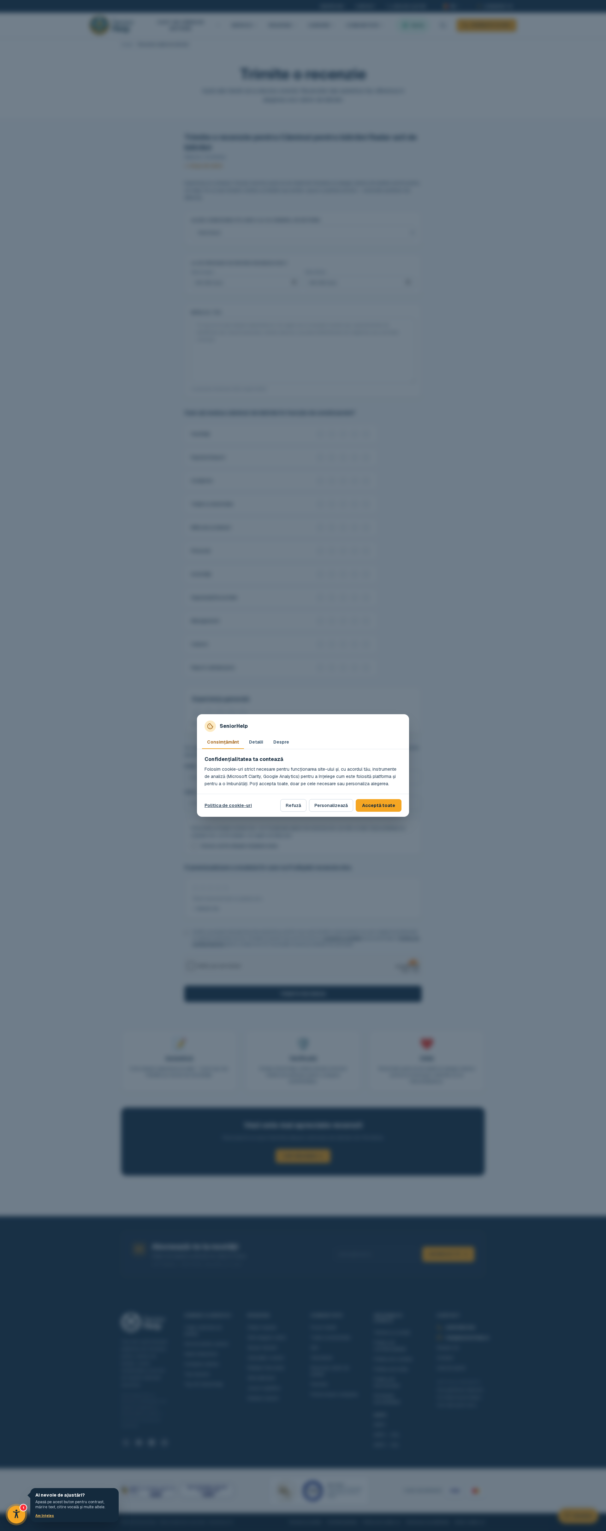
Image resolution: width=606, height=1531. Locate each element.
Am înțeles (44, 1515)
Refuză (293, 805)
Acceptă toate (378, 805)
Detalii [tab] (256, 742)
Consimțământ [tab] (223, 742)
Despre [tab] (281, 742)
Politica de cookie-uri (228, 805)
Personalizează (331, 805)
